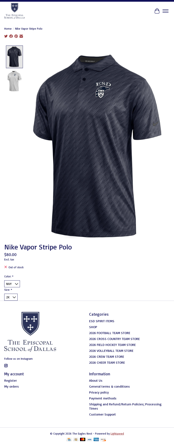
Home (8, 28)
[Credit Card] (69, 440)
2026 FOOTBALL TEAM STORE (109, 333)
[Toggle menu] (165, 11)
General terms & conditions (109, 386)
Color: (8, 276)
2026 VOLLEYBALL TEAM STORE (111, 350)
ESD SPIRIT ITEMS (101, 321)
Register (10, 380)
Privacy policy (99, 392)
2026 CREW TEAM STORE (106, 356)
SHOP (93, 327)
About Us (95, 380)
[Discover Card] (103, 440)
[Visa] (89, 440)
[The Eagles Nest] (14, 11)
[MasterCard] (83, 440)
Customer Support (102, 414)
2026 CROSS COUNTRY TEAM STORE (114, 339)
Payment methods (102, 398)
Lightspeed (117, 433)
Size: (8, 289)
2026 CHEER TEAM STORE (107, 362)
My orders (11, 386)
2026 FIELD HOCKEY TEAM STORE (112, 345)
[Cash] (76, 440)
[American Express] (96, 440)
